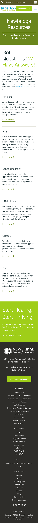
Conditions (19, 428)
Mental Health (19, 485)
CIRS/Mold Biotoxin (19, 439)
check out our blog (23, 87)
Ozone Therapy (19, 420)
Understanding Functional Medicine (19, 463)
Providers (19, 466)
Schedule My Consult (11, 335)
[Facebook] (13, 505)
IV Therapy (19, 414)
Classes (19, 491)
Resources (19, 471)
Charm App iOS (19, 497)
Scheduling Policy (19, 482)
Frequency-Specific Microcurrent (19, 396)
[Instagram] (16, 505)
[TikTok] (25, 505)
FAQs (19, 478)
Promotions (19, 488)
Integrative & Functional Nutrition (19, 408)
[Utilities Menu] (35, 2)
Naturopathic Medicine (19, 402)
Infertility (19, 448)
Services (19, 388)
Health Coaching (19, 405)
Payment (19, 475)
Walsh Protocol (19, 423)
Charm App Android (19, 500)
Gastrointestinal (19, 442)
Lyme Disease (19, 445)
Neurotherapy (19, 417)
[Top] (35, 520)
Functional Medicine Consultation (19, 399)
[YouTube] (19, 505)
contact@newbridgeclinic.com (19, 367)
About (19, 459)
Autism (19, 433)
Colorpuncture (19, 393)
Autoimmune (19, 436)
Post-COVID (19, 454)
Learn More (7, 120)
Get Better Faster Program (19, 411)
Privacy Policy (18, 511)
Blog (19, 494)
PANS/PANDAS (19, 451)
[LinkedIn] (22, 505)
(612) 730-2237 (19, 370)
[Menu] (35, 9)
